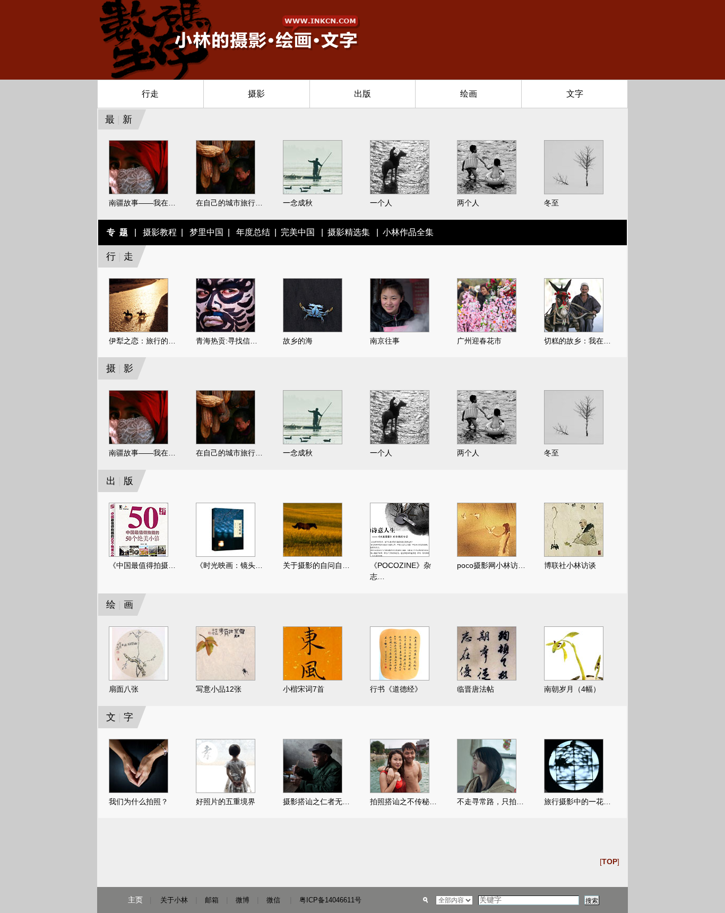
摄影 (256, 93)
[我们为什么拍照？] (138, 791)
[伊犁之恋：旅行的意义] (138, 330)
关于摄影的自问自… (316, 565)
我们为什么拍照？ (138, 801)
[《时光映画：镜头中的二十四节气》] (225, 554)
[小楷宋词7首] (312, 678)
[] (609, 861)
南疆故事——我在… (142, 203)
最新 (116, 119)
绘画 (468, 93)
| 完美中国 (293, 232)
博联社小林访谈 (570, 565)
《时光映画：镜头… (229, 565)
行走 (150, 93)
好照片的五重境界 (225, 801)
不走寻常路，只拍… (490, 801)
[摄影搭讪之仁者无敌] (312, 791)
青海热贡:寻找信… (226, 341)
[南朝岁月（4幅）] (573, 678)
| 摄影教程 (153, 232)
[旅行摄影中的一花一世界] (573, 791)
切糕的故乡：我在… (577, 341)
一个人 (381, 203)
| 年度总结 (246, 232)
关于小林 (174, 900)
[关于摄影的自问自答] (312, 554)
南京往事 (385, 341)
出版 (362, 93)
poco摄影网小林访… (491, 565)
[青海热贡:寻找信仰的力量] (225, 330)
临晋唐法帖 (475, 689)
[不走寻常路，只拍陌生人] (486, 791)
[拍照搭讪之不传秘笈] (399, 791)
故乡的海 (298, 341)
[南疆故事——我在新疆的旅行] (138, 192)
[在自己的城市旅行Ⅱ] (225, 192)
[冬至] (573, 192)
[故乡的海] (312, 330)
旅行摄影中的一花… (577, 801)
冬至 (551, 203)
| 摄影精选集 (344, 232)
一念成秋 (298, 203)
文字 (574, 93)
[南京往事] (399, 330)
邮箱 (212, 900)
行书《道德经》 (396, 689)
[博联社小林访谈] (573, 554)
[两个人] (486, 192)
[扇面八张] (138, 678)
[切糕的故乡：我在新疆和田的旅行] (573, 330)
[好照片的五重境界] (225, 791)
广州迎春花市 (479, 341)
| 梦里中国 (200, 232)
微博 (242, 900)
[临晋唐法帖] (486, 678)
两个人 (468, 203)
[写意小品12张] (225, 678)
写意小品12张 (218, 689)
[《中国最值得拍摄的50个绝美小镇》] (138, 554)
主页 (135, 899)
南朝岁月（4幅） (572, 689)
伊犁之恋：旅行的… (142, 341)
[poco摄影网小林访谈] (486, 554)
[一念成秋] (312, 192)
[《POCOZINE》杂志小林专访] (399, 554)
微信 (273, 900)
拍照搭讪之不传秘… (403, 801)
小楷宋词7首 (303, 689)
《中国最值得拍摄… (142, 565)
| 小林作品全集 (403, 232)
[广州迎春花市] (486, 330)
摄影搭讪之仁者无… (316, 801)
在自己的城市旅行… (229, 203)
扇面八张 (124, 689)
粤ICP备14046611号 (330, 900)
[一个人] (399, 192)
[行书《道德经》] (399, 678)
